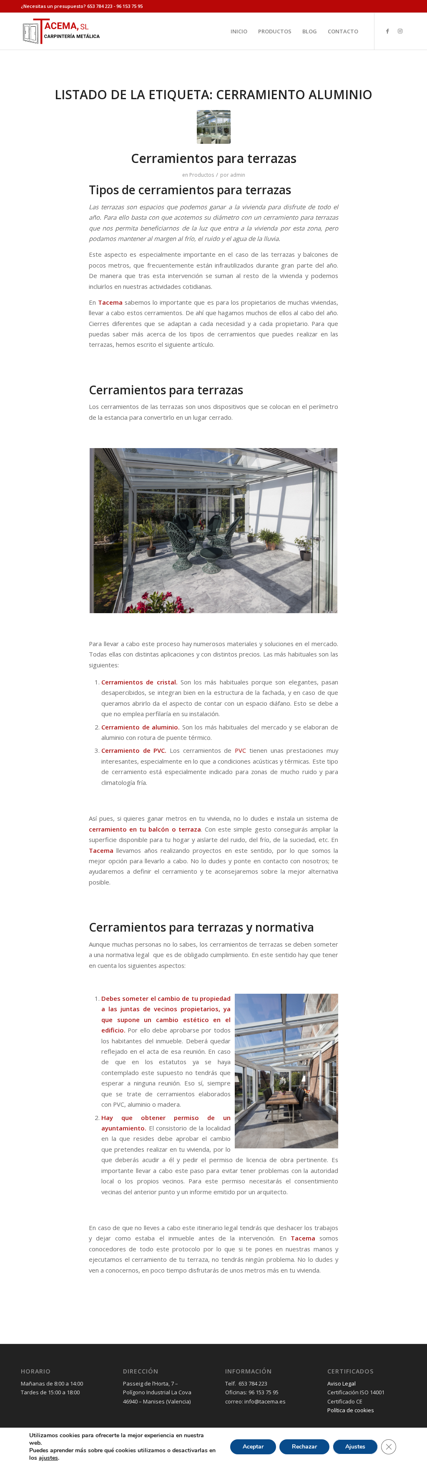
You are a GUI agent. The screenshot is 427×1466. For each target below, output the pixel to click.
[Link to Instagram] (400, 31)
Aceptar (253, 1447)
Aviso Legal (341, 1383)
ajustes (48, 1458)
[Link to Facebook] (387, 31)
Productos (201, 174)
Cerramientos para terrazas (213, 158)
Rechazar (304, 1447)
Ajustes (355, 1447)
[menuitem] (239, 31)
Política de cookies (350, 1410)
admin (237, 174)
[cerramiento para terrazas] (214, 127)
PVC (240, 750)
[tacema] (61, 31)
